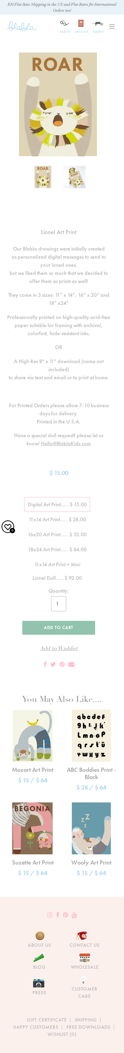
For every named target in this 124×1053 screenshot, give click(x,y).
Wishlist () (62, 1034)
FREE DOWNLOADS (88, 1027)
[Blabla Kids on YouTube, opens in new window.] (74, 915)
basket (98, 31)
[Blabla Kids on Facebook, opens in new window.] (57, 915)
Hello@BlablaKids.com (66, 443)
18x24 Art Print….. (57, 549)
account (81, 31)
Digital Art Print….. (57, 504)
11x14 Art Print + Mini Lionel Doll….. (57, 566)
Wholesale (85, 967)
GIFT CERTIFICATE (47, 1020)
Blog (39, 967)
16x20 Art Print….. (57, 534)
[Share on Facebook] (45, 664)
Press (39, 992)
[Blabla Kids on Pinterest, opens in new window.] (65, 915)
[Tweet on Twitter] (53, 664)
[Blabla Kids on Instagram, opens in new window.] (49, 915)
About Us (39, 945)
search (65, 31)
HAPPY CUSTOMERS (35, 1027)
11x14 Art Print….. (57, 519)
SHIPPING (86, 1020)
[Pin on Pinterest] (62, 664)
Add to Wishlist (59, 648)
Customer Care (85, 992)
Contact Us (85, 945)
